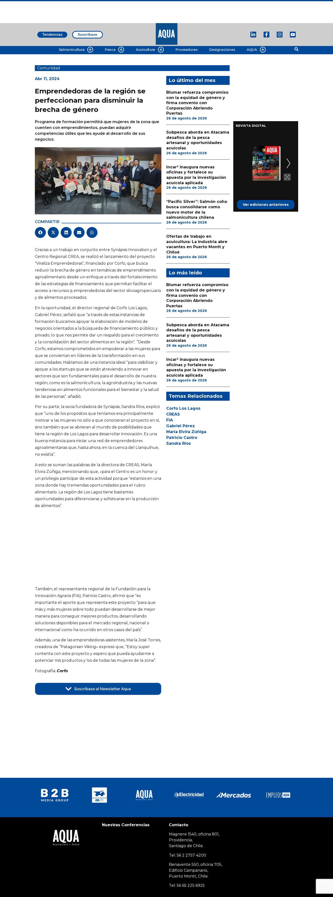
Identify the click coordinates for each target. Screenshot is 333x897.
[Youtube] (293, 34)
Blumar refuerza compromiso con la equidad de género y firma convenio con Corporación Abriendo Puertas (197, 103)
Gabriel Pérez (180, 426)
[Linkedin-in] (253, 34)
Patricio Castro (181, 437)
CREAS (173, 414)
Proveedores (187, 49)
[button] (40, 232)
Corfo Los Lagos (183, 408)
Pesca (110, 49)
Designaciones (222, 49)
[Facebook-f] (266, 34)
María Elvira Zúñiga (186, 431)
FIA (169, 420)
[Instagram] (280, 34)
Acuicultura (145, 49)
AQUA (252, 49)
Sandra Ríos (178, 443)
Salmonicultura (71, 49)
